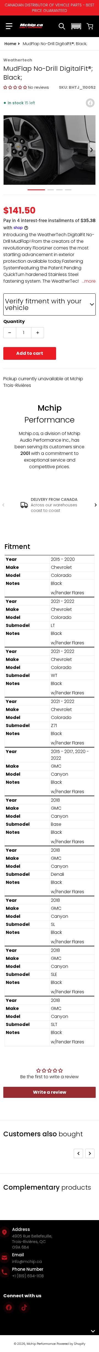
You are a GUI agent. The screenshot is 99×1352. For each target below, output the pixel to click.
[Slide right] (91, 150)
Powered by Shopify (71, 1343)
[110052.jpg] (50, 189)
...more (89, 281)
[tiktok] (24, 1307)
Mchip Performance (41, 1343)
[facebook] (8, 1307)
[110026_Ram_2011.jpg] (59, 189)
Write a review (49, 1092)
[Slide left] (7, 150)
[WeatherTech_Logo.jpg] (68, 189)
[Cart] (90, 26)
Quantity (14, 321)
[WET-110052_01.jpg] (36, 189)
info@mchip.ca (27, 1261)
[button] (8, 26)
